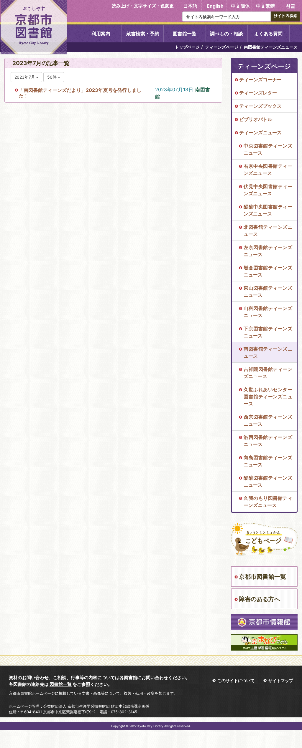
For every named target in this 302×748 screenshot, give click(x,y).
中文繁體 (265, 6)
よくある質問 (268, 34)
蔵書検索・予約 (142, 34)
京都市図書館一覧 (262, 576)
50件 (52, 76)
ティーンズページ (221, 46)
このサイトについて (236, 680)
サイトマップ (280, 680)
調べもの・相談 (226, 34)
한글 (290, 6)
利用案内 (100, 34)
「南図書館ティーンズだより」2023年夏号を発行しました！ (80, 93)
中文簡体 (240, 6)
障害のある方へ (259, 599)
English (215, 6)
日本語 (190, 6)
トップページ (187, 46)
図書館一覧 (184, 34)
